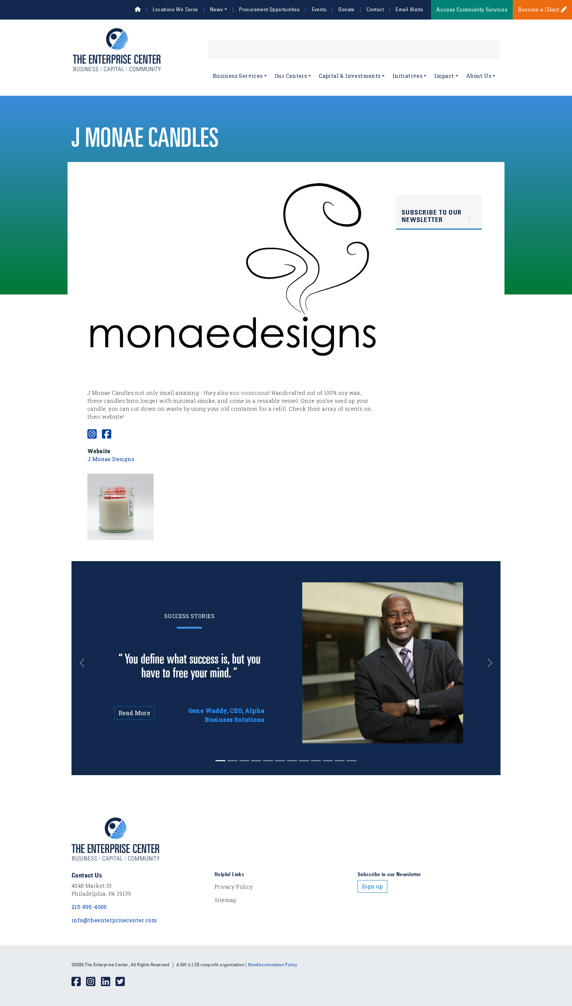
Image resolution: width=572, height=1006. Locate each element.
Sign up (372, 886)
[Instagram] (92, 434)
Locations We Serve (175, 9)
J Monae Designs (110, 458)
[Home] (137, 9)
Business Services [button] (238, 75)
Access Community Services (471, 9)
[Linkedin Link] (108, 982)
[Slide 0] (220, 761)
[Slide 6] (292, 761)
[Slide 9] (328, 761)
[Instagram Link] (93, 982)
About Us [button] (478, 75)
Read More (135, 713)
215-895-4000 (89, 906)
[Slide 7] (304, 761)
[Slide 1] (232, 761)
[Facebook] (106, 434)
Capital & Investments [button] (349, 75)
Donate (346, 9)
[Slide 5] (280, 761)
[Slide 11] (352, 761)
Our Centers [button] (291, 75)
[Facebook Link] (79, 982)
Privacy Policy (234, 886)
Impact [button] (444, 75)
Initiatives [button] (407, 75)
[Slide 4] (268, 761)
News (216, 9)
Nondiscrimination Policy (272, 965)
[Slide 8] (316, 761)
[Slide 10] (340, 761)
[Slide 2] (244, 761)
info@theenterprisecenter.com (114, 920)
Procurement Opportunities (269, 9)
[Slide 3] (256, 761)
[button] (120, 506)
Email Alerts (409, 9)
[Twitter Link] (123, 982)
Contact (375, 9)
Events (319, 9)
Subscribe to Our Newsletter (431, 216)
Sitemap (226, 899)
